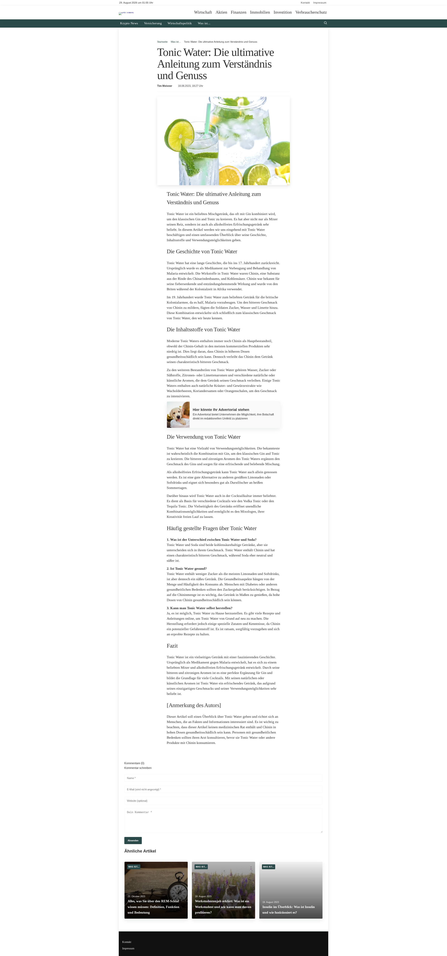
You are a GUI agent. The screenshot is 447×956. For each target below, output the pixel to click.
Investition (283, 12)
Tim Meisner (164, 85)
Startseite (162, 41)
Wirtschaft (203, 12)
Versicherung (153, 23)
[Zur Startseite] (126, 12)
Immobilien (260, 12)
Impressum (320, 2)
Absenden (133, 840)
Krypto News (129, 23)
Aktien (221, 12)
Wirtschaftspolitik (180, 23)
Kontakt (305, 2)
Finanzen (238, 12)
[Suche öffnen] (325, 23)
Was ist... (204, 23)
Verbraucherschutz (311, 12)
